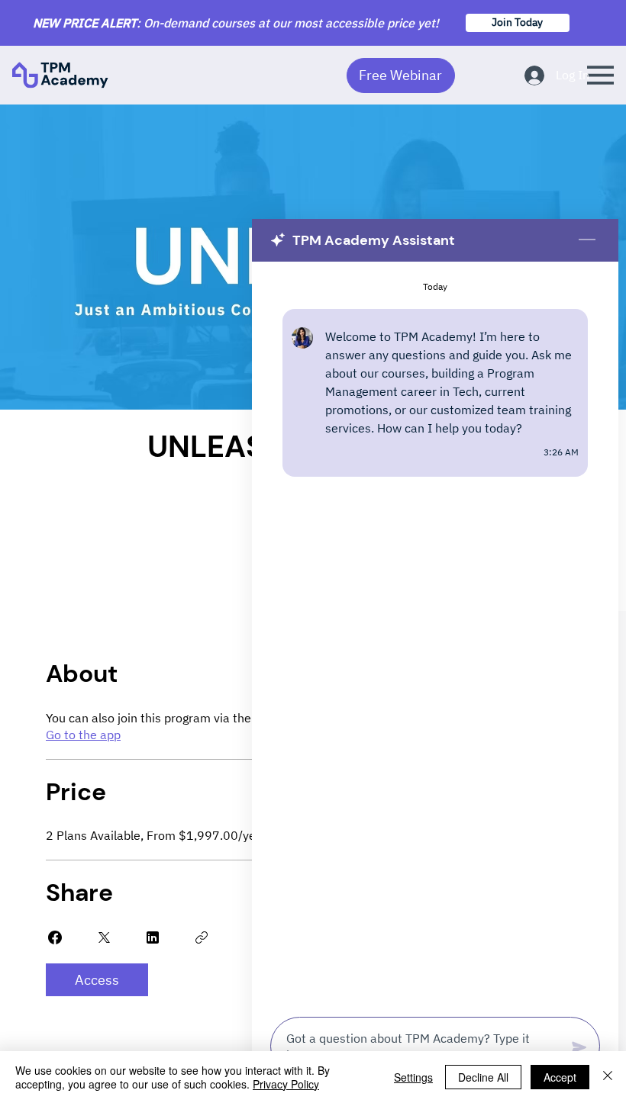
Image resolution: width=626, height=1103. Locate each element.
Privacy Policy (286, 1084)
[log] (435, 635)
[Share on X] (104, 937)
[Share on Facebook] (55, 937)
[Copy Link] (201, 937)
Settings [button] (413, 1077)
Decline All (483, 1077)
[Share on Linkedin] (153, 937)
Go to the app (83, 734)
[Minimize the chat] (587, 240)
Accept (560, 1077)
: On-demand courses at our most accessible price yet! (236, 23)
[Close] (608, 1077)
